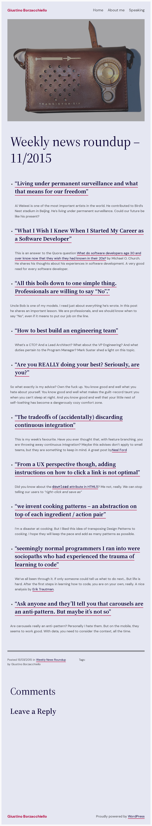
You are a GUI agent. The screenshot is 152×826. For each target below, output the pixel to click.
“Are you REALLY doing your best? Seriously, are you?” (77, 368)
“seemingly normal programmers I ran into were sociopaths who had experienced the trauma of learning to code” (77, 556)
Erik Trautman (43, 589)
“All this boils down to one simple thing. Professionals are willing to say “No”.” (66, 287)
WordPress (136, 816)
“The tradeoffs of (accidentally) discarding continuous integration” (69, 421)
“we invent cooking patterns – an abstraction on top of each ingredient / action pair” (76, 510)
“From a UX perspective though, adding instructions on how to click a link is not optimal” (77, 468)
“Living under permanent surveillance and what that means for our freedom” (76, 187)
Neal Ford (119, 450)
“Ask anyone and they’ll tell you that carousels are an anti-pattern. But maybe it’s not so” (79, 608)
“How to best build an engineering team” (66, 330)
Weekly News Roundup (51, 660)
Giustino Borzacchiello (27, 10)
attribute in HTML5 (75, 486)
